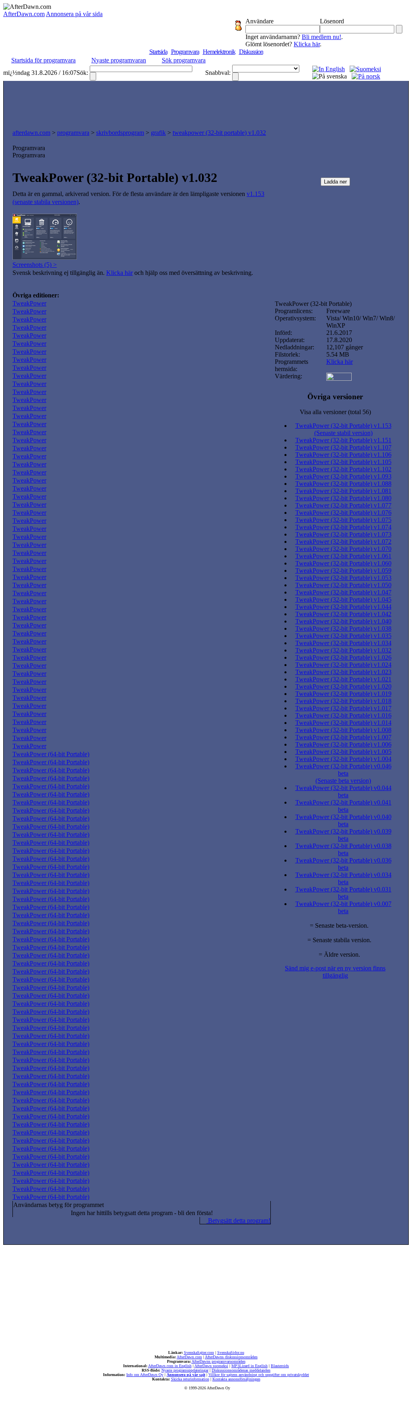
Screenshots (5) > (34, 264)
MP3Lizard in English (249, 1366)
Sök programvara (184, 60)
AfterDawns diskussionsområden (231, 1357)
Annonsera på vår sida (74, 13)
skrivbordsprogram (120, 132)
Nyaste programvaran (118, 60)
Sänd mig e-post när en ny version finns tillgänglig (335, 972)
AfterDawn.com (24, 13)
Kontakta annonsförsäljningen (236, 1379)
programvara (73, 132)
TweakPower (29, 303)
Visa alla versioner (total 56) (335, 412)
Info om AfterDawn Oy (144, 1374)
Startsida (158, 51)
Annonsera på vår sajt (186, 1374)
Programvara (185, 51)
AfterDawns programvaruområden (218, 1361)
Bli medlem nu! (321, 36)
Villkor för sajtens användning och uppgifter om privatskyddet (258, 1374)
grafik (158, 132)
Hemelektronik (219, 51)
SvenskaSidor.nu (230, 1352)
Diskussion (251, 51)
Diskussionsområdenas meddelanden (241, 1370)
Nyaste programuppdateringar (184, 1370)
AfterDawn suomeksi (211, 1366)
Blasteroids (280, 1366)
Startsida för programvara (43, 60)
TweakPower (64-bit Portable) (50, 754)
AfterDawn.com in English (170, 1366)
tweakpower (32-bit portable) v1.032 (219, 132)
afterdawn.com (31, 132)
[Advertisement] (206, 103)
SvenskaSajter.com (199, 1352)
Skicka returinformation (190, 1379)
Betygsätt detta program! (238, 1220)
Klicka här (307, 44)
